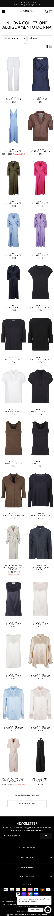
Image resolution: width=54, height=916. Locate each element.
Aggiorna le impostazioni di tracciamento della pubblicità (27, 915)
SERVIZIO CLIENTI (27, 867)
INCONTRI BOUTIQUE (27, 848)
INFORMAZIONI (27, 857)
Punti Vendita (27, 876)
